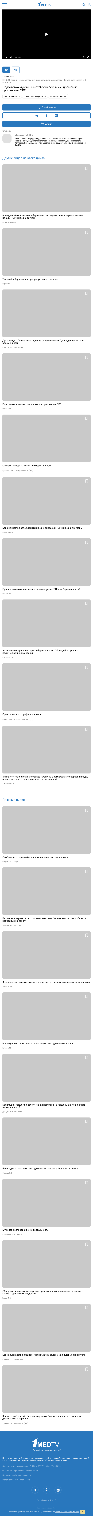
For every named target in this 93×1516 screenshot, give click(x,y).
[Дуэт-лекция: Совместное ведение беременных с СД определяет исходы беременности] (46, 318)
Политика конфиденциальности (16, 1475)
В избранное (49, 107)
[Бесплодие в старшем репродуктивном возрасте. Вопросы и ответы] (46, 1145)
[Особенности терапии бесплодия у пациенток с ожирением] (46, 834)
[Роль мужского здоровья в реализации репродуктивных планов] (46, 1020)
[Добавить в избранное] (86, 169)
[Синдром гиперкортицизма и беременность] (46, 443)
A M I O (53, 1500)
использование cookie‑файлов (67, 1512)
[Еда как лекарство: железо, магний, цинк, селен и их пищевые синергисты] (46, 1332)
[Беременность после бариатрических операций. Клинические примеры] (46, 505)
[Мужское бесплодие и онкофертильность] (46, 1207)
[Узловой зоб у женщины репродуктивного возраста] (46, 256)
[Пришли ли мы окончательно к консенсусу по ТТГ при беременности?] (46, 566)
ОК (83, 1512)
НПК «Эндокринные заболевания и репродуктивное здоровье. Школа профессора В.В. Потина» (44, 81)
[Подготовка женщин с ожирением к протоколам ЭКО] (46, 381)
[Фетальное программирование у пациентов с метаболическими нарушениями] (46, 959)
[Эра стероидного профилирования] (46, 692)
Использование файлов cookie (16, 1480)
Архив (48, 124)
